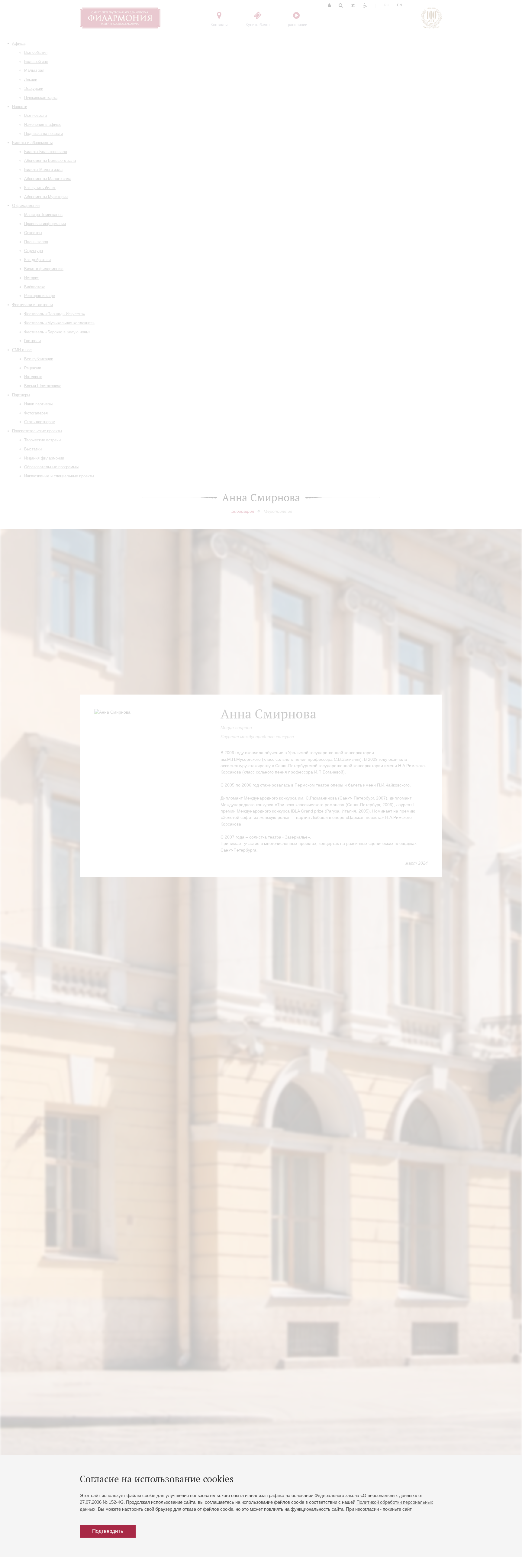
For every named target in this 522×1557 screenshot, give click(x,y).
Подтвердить (107, 1531)
